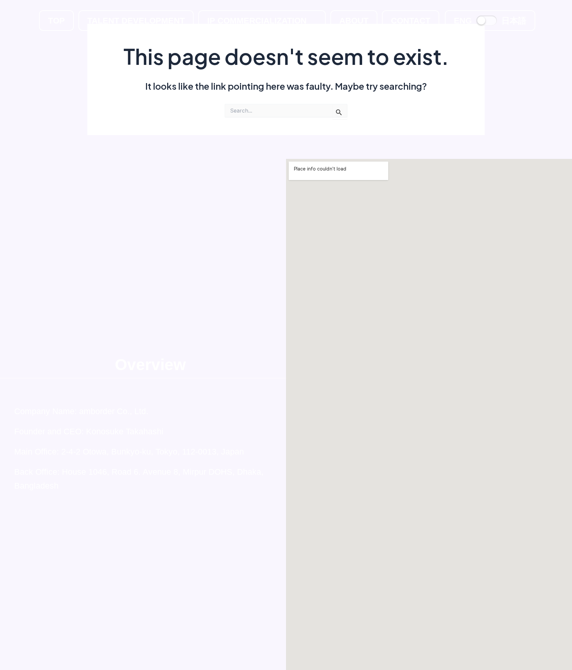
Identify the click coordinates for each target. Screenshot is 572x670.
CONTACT (410, 20)
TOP (56, 20)
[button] (262, 20)
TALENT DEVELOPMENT (136, 20)
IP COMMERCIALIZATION (257, 20)
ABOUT (353, 20)
